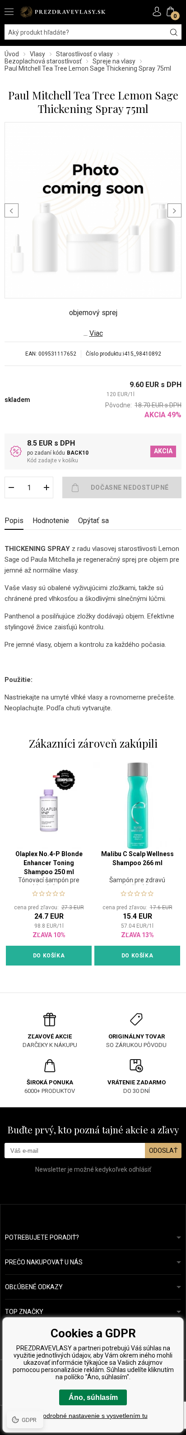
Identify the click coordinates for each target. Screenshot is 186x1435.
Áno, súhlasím (93, 1397)
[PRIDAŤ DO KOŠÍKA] (121, 487)
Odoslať (163, 1150)
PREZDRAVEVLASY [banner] (63, 12)
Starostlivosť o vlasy (84, 54)
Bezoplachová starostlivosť (43, 61)
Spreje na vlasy (114, 61)
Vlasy (37, 54)
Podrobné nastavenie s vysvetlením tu (93, 1415)
